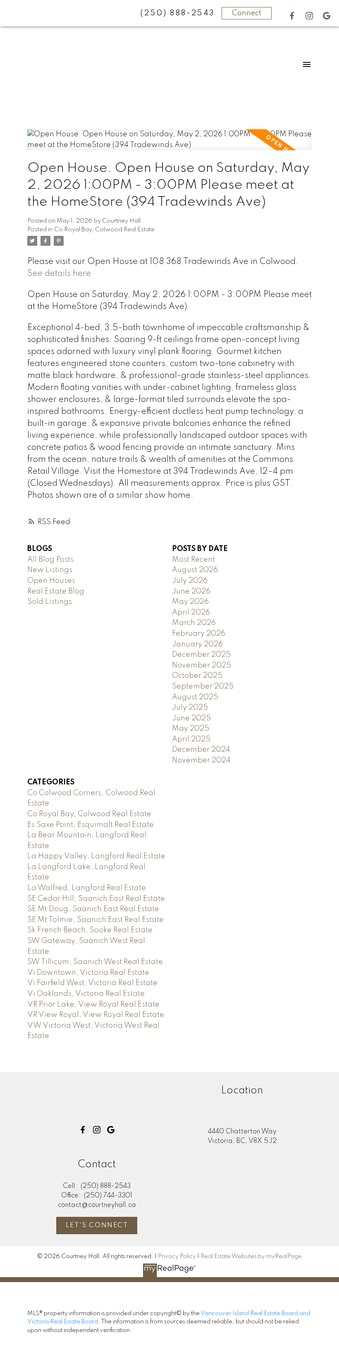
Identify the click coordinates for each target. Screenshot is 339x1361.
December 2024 (201, 749)
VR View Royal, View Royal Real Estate (95, 1015)
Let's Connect (97, 1225)
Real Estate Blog (55, 591)
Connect (246, 13)
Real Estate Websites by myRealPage (251, 1256)
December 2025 (201, 654)
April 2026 (191, 612)
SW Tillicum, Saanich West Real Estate (95, 962)
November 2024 (201, 760)
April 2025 (191, 739)
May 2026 (190, 602)
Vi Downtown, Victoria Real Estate (88, 972)
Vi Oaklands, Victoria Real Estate (86, 994)
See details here (59, 273)
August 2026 (195, 570)
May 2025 (190, 728)
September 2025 (203, 686)
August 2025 (195, 697)
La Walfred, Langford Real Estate (86, 888)
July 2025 (190, 707)
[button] (292, 15)
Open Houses (51, 580)
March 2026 (194, 623)
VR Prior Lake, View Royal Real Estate (93, 1004)
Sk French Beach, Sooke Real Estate (90, 930)
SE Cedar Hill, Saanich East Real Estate (96, 899)
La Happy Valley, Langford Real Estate (96, 856)
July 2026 (190, 580)
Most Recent (193, 559)
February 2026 (198, 633)
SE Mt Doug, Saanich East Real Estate (93, 909)
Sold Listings (49, 602)
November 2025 (201, 665)
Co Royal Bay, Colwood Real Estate (104, 230)
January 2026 (197, 644)
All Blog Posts (50, 559)
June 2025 (191, 718)
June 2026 (191, 591)
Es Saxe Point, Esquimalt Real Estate (90, 825)
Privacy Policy (177, 1256)
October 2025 (197, 675)
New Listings (49, 570)
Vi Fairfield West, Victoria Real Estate (92, 983)
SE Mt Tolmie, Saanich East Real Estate (95, 920)
